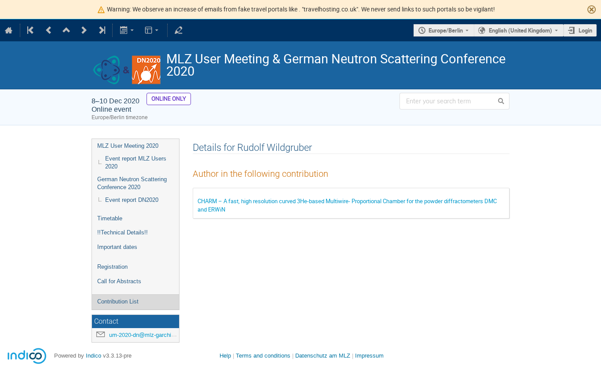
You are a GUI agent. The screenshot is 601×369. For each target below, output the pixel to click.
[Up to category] (66, 30)
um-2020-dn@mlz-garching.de (147, 335)
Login (585, 30)
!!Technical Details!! (122, 232)
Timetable (109, 218)
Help (225, 355)
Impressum (369, 355)
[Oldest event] (31, 30)
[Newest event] (101, 30)
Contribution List (118, 301)
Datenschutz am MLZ (322, 355)
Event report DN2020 (131, 200)
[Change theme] (152, 30)
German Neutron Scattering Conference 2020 (132, 183)
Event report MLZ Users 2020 (135, 162)
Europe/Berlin (446, 30)
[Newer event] (84, 30)
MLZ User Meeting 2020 (127, 145)
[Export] (127, 30)
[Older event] (49, 30)
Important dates (117, 247)
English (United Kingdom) (520, 30)
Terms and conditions (263, 355)
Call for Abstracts (119, 281)
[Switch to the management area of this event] (178, 30)
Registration (112, 266)
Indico (93, 355)
